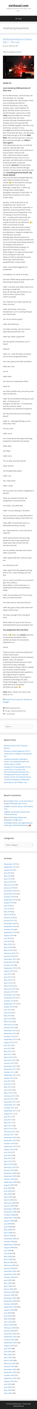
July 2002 (7, 1384)
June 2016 (8, 941)
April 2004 (8, 1322)
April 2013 (8, 1054)
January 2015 (9, 992)
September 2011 (10, 1111)
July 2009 (7, 1188)
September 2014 (10, 1004)
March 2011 (8, 1128)
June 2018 (8, 908)
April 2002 (8, 1393)
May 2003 (8, 1354)
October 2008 (9, 1215)
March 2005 (8, 1289)
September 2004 (10, 1307)
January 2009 (9, 1206)
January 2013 (9, 1063)
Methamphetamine (12, 708)
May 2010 (8, 1158)
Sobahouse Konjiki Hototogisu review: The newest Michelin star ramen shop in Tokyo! (16, 761)
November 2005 (10, 1274)
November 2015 (10, 962)
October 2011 (9, 1108)
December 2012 (10, 1066)
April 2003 (8, 1357)
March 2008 (8, 1235)
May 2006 (8, 1256)
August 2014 (9, 1007)
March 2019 (8, 882)
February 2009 (9, 1203)
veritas (18, 52)
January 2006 (9, 1268)
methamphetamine (18, 711)
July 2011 (7, 1117)
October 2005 (9, 1277)
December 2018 (10, 891)
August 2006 (9, 1247)
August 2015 (9, 971)
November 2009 (10, 1176)
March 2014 (8, 1021)
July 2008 (7, 1224)
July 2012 (7, 1081)
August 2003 (9, 1345)
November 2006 (10, 1238)
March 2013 (8, 1057)
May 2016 (8, 944)
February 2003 (9, 1363)
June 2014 (8, 1013)
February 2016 (9, 953)
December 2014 (10, 995)
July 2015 (7, 974)
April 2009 (8, 1197)
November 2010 (10, 1140)
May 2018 (8, 911)
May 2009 (8, 1194)
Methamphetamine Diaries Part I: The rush (17, 41)
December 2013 (10, 1030)
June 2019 (8, 873)
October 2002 (9, 1375)
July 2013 (7, 1045)
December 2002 (10, 1369)
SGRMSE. (7, 806)
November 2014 (10, 998)
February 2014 (9, 1024)
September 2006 (10, 1244)
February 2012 (9, 1096)
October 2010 (9, 1143)
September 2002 (10, 1378)
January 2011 (9, 1134)
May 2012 (8, 1087)
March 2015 (8, 986)
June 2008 (8, 1227)
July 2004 (7, 1313)
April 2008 (8, 1233)
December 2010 (10, 1137)
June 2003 (8, 1351)
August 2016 (9, 935)
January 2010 (9, 1170)
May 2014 (8, 1015)
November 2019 (10, 864)
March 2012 (8, 1093)
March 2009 (8, 1200)
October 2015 (9, 965)
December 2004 (10, 1298)
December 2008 (10, 1209)
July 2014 (7, 1010)
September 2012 (10, 1075)
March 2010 (8, 1164)
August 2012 (9, 1078)
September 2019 (10, 867)
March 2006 (8, 1262)
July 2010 (7, 1152)
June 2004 (8, 1316)
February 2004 (9, 1328)
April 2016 (8, 947)
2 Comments (10, 714)
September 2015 (10, 968)
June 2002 (8, 1387)
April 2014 (8, 1018)
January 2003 (9, 1366)
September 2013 (10, 1039)
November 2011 (10, 1105)
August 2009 (9, 1185)
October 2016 (9, 929)
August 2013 (9, 1042)
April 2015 (8, 983)
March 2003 (8, 1360)
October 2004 (9, 1304)
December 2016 (10, 923)
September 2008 (10, 1218)
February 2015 (9, 989)
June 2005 (8, 1280)
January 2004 (9, 1331)
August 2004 (9, 1310)
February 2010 (9, 1167)
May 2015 (8, 980)
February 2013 (9, 1060)
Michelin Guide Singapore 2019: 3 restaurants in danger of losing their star (18, 753)
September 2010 (10, 1146)
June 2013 (8, 1048)
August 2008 (9, 1221)
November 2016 (10, 926)
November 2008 (10, 1212)
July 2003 (7, 1348)
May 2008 (8, 1230)
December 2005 (10, 1271)
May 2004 (8, 1319)
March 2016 (8, 950)
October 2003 (9, 1340)
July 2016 (7, 938)
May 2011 (8, 1122)
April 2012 (8, 1090)
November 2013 (10, 1033)
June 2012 (8, 1084)
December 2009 (10, 1173)
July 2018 (7, 906)
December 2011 (10, 1102)
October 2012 (9, 1072)
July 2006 (7, 1250)
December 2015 (10, 959)
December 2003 (10, 1334)
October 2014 (9, 1001)
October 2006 (9, 1241)
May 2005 (8, 1283)
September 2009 (10, 1182)
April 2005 (8, 1286)
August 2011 (9, 1114)
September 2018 (10, 900)
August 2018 (9, 903)
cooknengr (8, 823)
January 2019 (9, 888)
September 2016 (10, 932)
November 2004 (10, 1301)
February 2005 (9, 1292)
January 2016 (9, 956)
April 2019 (8, 879)
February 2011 (9, 1131)
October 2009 (9, 1179)
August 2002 (9, 1381)
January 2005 (9, 1295)
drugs (7, 711)
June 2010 (8, 1155)
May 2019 (8, 876)
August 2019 (9, 870)
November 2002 (10, 1372)
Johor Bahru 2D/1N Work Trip (15, 782)
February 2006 (9, 1265)
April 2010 (8, 1161)
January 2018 (9, 917)
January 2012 (9, 1099)
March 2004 (8, 1325)
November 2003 (10, 1337)
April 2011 (8, 1126)
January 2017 (9, 920)
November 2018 (10, 894)
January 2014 (9, 1027)
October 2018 (9, 897)
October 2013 (9, 1036)
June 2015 (8, 977)
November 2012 (10, 1069)
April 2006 (8, 1259)
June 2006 (8, 1253)
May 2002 (8, 1390)
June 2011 (8, 1120)
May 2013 (8, 1051)
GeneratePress (18, 1406)
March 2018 (8, 914)
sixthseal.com (19, 6)
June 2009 (8, 1191)
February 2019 (9, 885)
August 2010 (9, 1149)
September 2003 (10, 1342)
